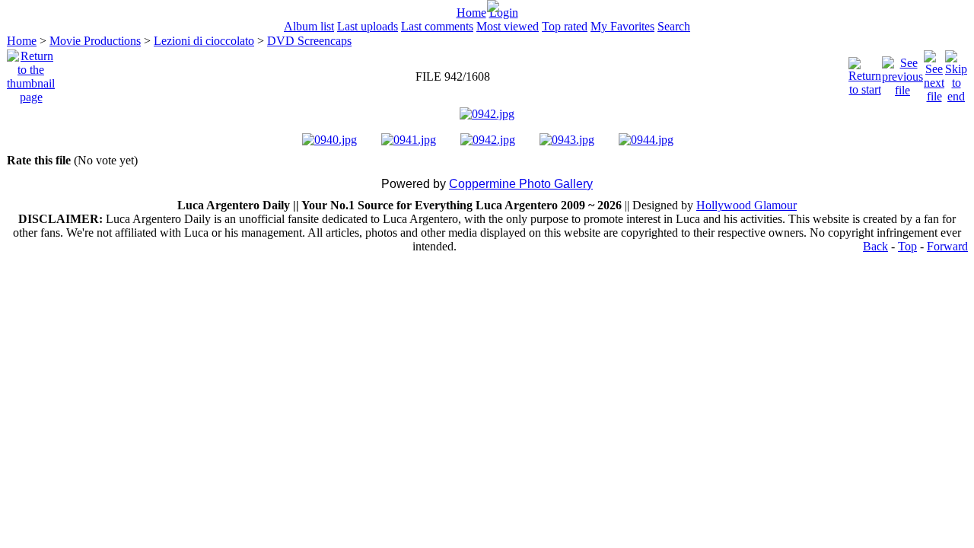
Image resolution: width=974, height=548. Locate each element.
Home (471, 12)
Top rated (564, 26)
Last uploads (367, 26)
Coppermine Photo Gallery (521, 183)
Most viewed (507, 26)
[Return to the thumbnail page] (31, 72)
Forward (947, 246)
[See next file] (934, 72)
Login (503, 12)
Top (907, 246)
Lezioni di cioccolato (204, 40)
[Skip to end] (956, 72)
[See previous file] (902, 72)
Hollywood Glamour (746, 205)
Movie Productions (95, 40)
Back (875, 246)
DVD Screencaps (309, 40)
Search (673, 26)
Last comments (437, 26)
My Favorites (622, 26)
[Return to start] (864, 72)
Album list (309, 26)
